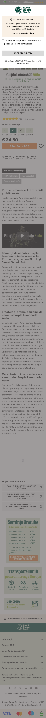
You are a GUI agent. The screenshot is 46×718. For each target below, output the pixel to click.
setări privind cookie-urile (26, 40)
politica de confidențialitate (18, 43)
